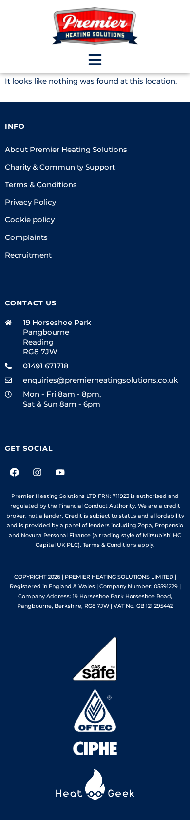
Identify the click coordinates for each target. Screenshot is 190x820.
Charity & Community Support (60, 167)
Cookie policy (30, 219)
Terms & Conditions (41, 184)
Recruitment (28, 254)
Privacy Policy (30, 202)
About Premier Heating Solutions (66, 149)
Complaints (26, 237)
